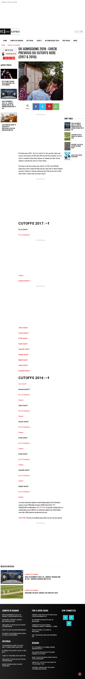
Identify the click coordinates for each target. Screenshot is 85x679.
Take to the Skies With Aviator (14, 656)
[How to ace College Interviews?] (67, 156)
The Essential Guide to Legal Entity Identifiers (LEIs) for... (12, 646)
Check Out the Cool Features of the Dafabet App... (44, 663)
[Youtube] (13, 58)
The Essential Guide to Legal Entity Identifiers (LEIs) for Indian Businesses (9, 127)
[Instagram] (7, 58)
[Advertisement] (52, 20)
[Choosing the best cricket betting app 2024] (12, 592)
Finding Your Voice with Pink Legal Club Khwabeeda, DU (44, 615)
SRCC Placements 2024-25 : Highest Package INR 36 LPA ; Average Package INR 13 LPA (9, 104)
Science (20, 275)
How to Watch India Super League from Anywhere (44, 658)
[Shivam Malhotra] (3, 53)
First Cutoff (22, 384)
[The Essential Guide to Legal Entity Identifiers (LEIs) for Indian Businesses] (9, 117)
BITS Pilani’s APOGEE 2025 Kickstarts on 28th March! (8, 83)
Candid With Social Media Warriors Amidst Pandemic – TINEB (44, 625)
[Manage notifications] (80, 674)
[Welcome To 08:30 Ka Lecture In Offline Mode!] (67, 146)
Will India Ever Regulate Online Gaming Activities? (43, 653)
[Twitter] (10, 58)
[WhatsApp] (56, 106)
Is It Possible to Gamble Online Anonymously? (43, 647)
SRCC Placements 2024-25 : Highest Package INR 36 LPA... (12, 615)
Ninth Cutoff (23, 360)
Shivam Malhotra (11, 54)
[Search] (81, 31)
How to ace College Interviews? (76, 156)
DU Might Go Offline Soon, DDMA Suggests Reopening (14, 634)
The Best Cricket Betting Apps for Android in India (43, 668)
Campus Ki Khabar (14, 45)
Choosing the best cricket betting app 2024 (41, 593)
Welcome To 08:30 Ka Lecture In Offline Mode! (77, 146)
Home (3, 45)
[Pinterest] (49, 106)
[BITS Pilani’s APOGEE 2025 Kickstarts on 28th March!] (9, 74)
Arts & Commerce (24, 234)
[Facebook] (4, 58)
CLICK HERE (41, 507)
